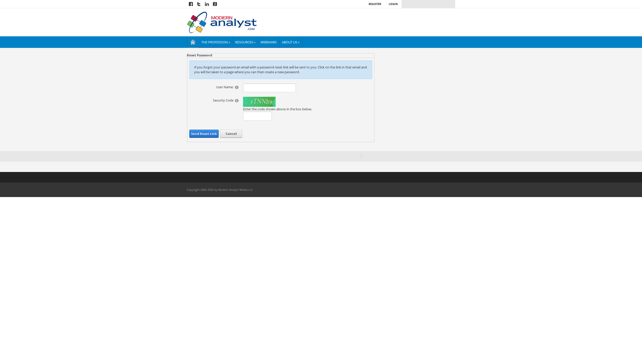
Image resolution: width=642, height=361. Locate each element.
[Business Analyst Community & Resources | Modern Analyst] (222, 22)
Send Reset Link (204, 133)
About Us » (290, 42)
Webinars (269, 42)
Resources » (245, 42)
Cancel (231, 133)
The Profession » (215, 42)
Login (393, 4)
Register (375, 4)
